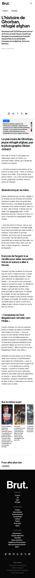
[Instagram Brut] (10, 554)
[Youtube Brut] (13, 554)
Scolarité (6, 466)
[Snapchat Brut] (17, 554)
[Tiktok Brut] (6, 554)
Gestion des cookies (17, 572)
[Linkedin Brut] (29, 554)
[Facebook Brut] (21, 554)
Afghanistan (14, 211)
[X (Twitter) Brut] (25, 554)
